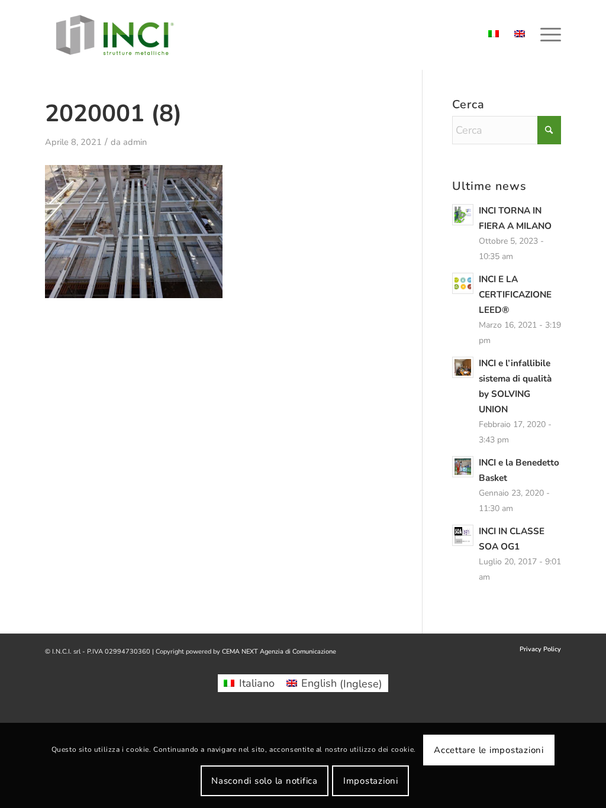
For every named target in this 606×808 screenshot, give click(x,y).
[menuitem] (547, 35)
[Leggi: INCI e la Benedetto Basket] (462, 466)
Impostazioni (370, 781)
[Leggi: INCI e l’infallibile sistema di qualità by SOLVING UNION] (462, 367)
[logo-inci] (115, 35)
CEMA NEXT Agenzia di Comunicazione (279, 651)
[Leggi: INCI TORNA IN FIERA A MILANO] (462, 214)
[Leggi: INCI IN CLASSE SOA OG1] (462, 535)
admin (135, 142)
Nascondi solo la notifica (264, 781)
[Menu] (547, 35)
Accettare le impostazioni (489, 750)
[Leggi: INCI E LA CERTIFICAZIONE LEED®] (462, 283)
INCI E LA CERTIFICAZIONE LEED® (515, 294)
